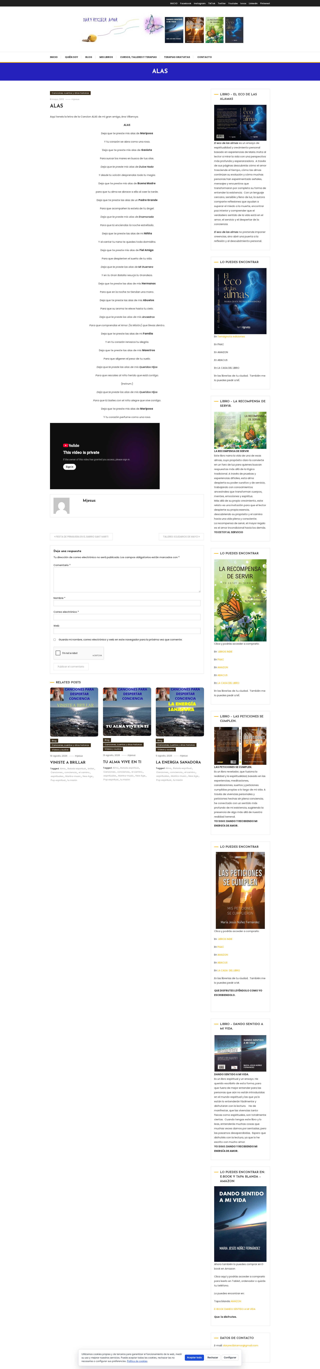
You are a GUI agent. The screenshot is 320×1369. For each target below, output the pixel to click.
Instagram (200, 3)
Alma (63, 768)
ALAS (56, 106)
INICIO (174, 3)
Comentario (62, 565)
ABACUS (223, 675)
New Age (87, 776)
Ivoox (243, 3)
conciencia (70, 772)
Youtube (233, 3)
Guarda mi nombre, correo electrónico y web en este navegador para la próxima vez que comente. (120, 639)
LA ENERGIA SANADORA (178, 762)
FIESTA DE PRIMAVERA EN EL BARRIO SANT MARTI (82, 536)
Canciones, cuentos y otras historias (70, 93)
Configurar (230, 1357)
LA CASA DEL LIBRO (228, 683)
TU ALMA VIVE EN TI (122, 762)
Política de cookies (137, 1361)
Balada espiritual (77, 768)
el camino (84, 772)
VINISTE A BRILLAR (68, 763)
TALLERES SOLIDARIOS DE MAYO (180, 536)
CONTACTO (204, 57)
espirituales (57, 776)
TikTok (211, 3)
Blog (88, 57)
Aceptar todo (194, 1357)
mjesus (75, 99)
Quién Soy (71, 57)
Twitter (222, 3)
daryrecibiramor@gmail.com (240, 1345)
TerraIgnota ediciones (232, 336)
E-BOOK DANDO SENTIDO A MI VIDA (234, 1309)
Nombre (59, 598)
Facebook (185, 3)
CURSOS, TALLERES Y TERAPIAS (138, 57)
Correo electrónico (66, 612)
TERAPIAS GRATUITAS (177, 57)
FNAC (221, 659)
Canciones (56, 772)
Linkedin (253, 3)
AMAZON (223, 667)
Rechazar (213, 1357)
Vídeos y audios (60, 749)
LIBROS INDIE (225, 651)
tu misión (72, 780)
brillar (91, 768)
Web (56, 625)
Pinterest (265, 3)
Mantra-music (73, 776)
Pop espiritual (58, 780)
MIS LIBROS (106, 57)
